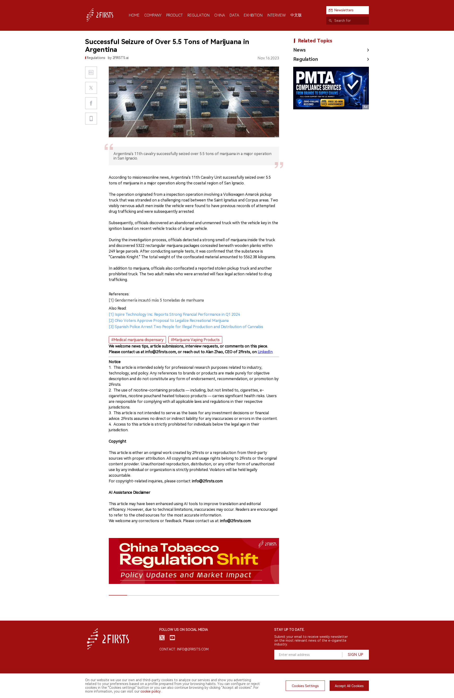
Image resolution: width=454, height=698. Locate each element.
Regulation (305, 59)
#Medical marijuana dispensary (137, 340)
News (299, 50)
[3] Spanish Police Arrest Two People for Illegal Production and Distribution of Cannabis (186, 327)
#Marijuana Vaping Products (195, 340)
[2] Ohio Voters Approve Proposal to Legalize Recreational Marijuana (169, 320)
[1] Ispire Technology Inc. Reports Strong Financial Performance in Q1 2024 (174, 314)
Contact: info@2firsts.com (184, 649)
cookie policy (150, 691)
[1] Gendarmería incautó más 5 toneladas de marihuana (156, 300)
